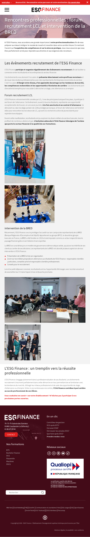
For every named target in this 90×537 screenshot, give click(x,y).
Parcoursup (61, 510)
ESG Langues (66, 508)
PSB (26, 508)
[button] (45, 517)
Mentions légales (59, 530)
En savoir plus (66, 2)
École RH (31, 508)
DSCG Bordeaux (52, 510)
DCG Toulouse (39, 510)
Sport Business (79, 508)
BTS (7, 450)
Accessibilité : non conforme (75, 530)
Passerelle (10, 458)
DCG (8, 455)
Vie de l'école (30, 510)
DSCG (8, 464)
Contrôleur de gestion (55, 422)
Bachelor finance (13, 453)
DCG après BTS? (53, 425)
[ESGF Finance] (46, 9)
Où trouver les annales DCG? (58, 431)
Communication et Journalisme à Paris (48, 508)
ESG (72, 508)
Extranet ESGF (52, 428)
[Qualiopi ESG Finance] (65, 473)
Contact (11, 434)
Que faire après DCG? (55, 433)
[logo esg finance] (22, 417)
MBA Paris (9, 508)
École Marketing (19, 508)
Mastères (10, 461)
